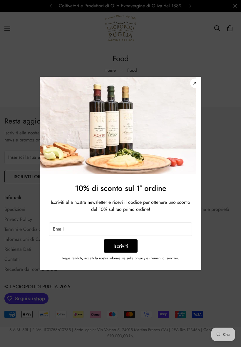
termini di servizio (164, 258)
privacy (140, 258)
